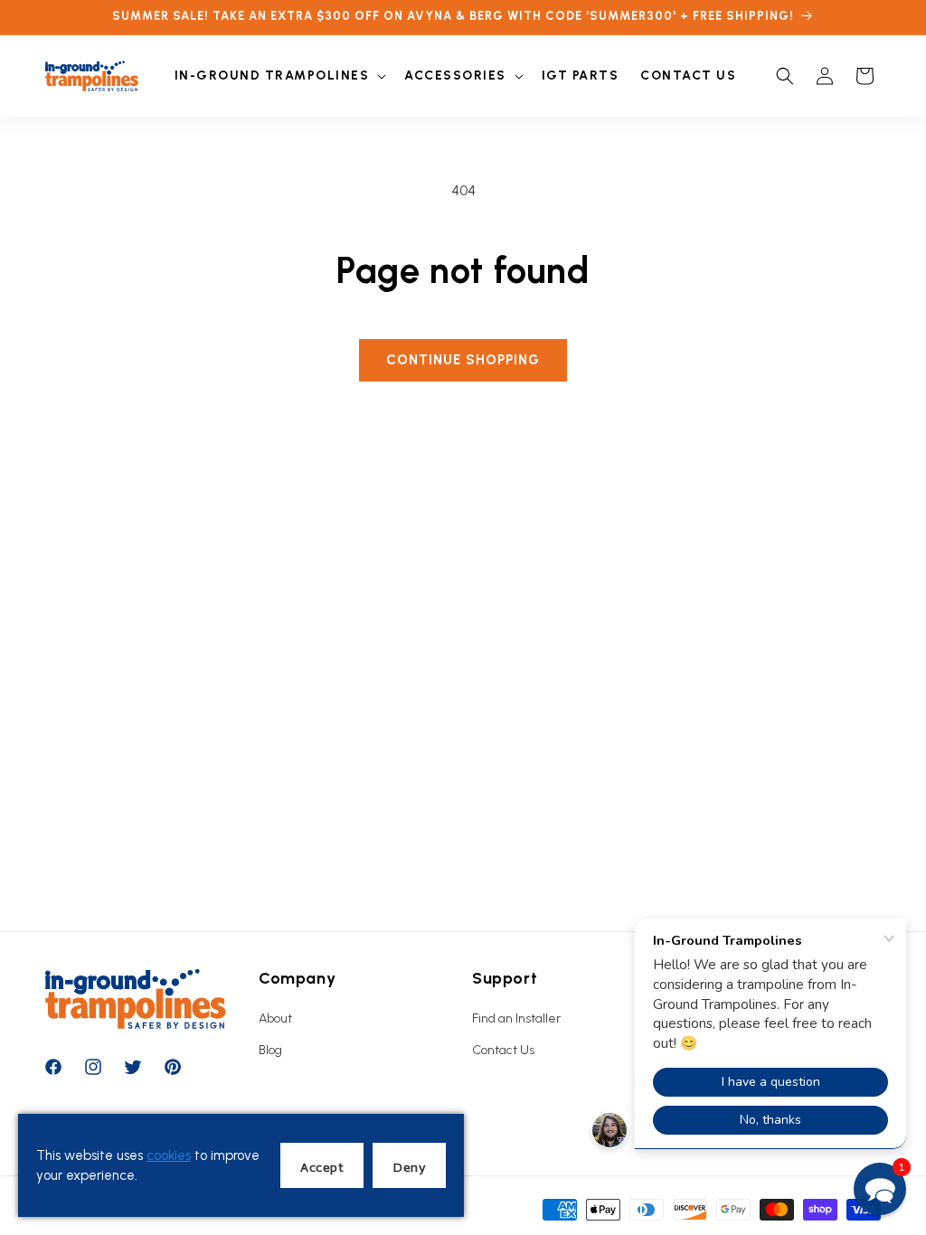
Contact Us (503, 1050)
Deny (409, 1166)
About (275, 1018)
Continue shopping (463, 360)
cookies (168, 1155)
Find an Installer (516, 1018)
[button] (279, 76)
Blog (270, 1050)
